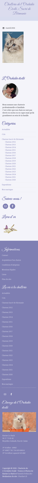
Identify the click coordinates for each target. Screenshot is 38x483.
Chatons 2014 (10, 147)
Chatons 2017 (10, 155)
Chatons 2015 (10, 150)
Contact (5, 255)
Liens (4, 274)
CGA (3, 134)
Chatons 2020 (10, 164)
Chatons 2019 (10, 161)
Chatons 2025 (10, 177)
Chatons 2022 (10, 169)
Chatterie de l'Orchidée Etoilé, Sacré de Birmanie (19, 9)
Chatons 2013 (10, 145)
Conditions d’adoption (11, 265)
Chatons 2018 (10, 158)
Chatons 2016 (10, 153)
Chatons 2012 (10, 142)
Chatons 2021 (10, 166)
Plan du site (6, 279)
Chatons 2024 (10, 174)
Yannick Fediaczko (24, 474)
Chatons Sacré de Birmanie (13, 139)
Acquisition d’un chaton (11, 260)
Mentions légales (8, 270)
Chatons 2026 (10, 180)
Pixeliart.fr (22, 476)
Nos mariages (7, 190)
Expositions (6, 185)
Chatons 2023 (10, 172)
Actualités (6, 129)
